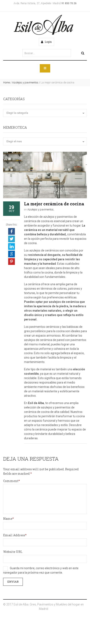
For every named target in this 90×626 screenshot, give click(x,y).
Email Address (14, 535)
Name (7, 519)
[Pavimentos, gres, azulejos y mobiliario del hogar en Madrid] (43, 25)
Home (6, 82)
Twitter (11, 239)
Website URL (12, 552)
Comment (10, 481)
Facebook (11, 231)
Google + (11, 254)
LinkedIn (11, 246)
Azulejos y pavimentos (25, 82)
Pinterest (11, 261)
